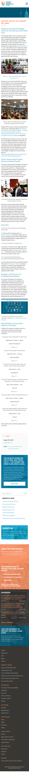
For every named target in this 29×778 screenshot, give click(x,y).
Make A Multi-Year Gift (7, 737)
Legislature (4, 690)
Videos (3, 727)
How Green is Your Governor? (12, 577)
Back (7, 436)
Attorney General (5, 695)
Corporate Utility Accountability (9, 687)
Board (2, 658)
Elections (4, 705)
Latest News (5, 717)
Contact (4, 758)
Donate (3, 734)
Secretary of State (6, 698)
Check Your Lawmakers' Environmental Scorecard (10, 585)
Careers (3, 661)
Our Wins (3, 707)
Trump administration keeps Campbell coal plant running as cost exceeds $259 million (13, 613)
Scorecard (5, 685)
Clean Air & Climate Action (15, 446)
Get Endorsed (4, 713)
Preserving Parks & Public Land (9, 678)
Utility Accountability (8, 515)
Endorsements (5, 710)
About (3, 650)
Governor (3, 693)
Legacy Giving (5, 742)
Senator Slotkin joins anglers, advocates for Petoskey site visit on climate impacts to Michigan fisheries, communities (13, 597)
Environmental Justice (9, 504)
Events (3, 754)
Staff (2, 655)
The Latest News (22, 600)
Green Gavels (7, 580)
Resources (4, 725)
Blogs (2, 722)
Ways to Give (5, 731)
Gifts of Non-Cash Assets (8, 739)
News (2, 719)
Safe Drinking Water (13, 448)
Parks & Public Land (8, 510)
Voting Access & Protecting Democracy (13, 518)
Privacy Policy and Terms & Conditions (11, 761)
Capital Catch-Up (8, 442)
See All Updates (7, 622)
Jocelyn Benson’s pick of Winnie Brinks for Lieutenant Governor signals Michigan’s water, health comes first (12, 605)
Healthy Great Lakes (8, 507)
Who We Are (4, 653)
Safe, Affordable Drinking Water (9, 673)
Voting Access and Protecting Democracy (12, 675)
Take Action (14, 484)
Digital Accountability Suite (12, 574)
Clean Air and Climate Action (8, 667)
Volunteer (3, 751)
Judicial (3, 701)
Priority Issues (6, 665)
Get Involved (5, 746)
